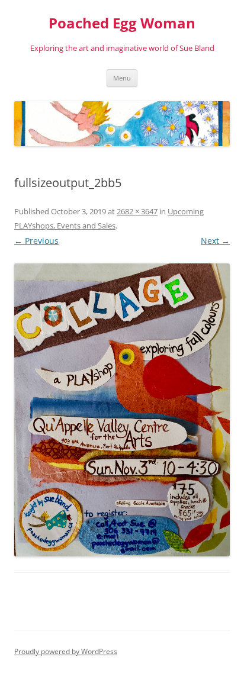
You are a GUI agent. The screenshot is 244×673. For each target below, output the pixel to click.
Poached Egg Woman (122, 23)
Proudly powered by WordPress (65, 651)
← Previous (36, 240)
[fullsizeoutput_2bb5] (122, 409)
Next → (215, 240)
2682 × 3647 (137, 211)
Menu (122, 77)
